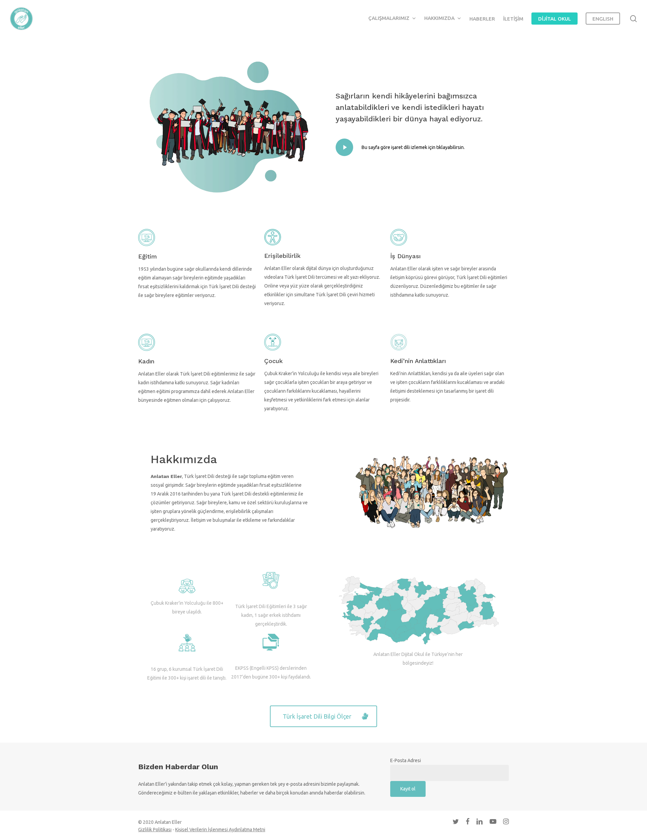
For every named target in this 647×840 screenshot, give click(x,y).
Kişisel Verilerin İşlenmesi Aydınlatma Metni (220, 829)
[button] (323, 716)
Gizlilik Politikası (155, 829)
